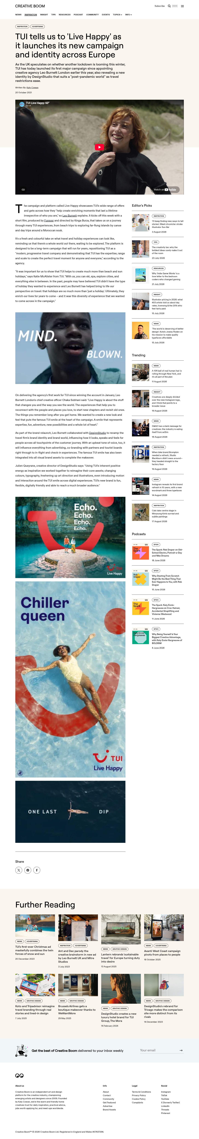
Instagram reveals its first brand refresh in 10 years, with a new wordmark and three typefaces (167, 487)
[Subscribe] (181, 1050)
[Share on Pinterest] (27, 870)
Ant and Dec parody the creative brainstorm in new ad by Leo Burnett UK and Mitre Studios (77, 956)
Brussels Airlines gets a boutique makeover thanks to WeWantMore (77, 1009)
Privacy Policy (139, 1095)
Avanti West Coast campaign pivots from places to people (162, 952)
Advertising (37, 27)
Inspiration (22, 27)
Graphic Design (120, 949)
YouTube (165, 1099)
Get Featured (109, 1102)
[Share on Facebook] (36, 870)
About (106, 1092)
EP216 (156, 545)
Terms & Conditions (141, 1092)
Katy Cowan (32, 87)
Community (108, 1099)
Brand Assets (109, 1109)
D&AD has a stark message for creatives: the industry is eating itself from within (167, 429)
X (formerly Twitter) (170, 1102)
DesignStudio (42, 76)
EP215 (156, 571)
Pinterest (165, 1113)
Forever (49, 220)
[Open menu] (182, 6)
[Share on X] (18, 870)
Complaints (137, 1102)
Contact (107, 1095)
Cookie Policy (139, 1099)
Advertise (107, 1106)
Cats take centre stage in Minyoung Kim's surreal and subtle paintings (165, 513)
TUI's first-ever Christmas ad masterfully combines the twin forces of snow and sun (34, 950)
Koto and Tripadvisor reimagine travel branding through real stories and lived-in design (35, 1009)
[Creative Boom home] (30, 6)
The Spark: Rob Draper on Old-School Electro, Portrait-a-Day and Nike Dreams (167, 552)
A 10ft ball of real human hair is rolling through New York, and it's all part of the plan (167, 373)
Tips (155, 242)
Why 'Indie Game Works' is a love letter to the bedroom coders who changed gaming (166, 276)
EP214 (156, 600)
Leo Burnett (70, 215)
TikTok (164, 1095)
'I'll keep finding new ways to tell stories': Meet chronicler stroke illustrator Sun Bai (167, 224)
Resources (159, 268)
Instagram (166, 1092)
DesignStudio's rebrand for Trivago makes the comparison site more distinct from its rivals (163, 1011)
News (156, 324)
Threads (165, 1109)
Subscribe (160, 6)
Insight (157, 295)
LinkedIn (165, 1106)
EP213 (156, 629)
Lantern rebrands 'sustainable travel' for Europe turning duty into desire (120, 958)
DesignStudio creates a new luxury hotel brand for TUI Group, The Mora (118, 1017)
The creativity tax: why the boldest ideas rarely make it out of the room (167, 250)
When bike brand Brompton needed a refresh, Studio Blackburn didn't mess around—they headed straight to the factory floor (167, 458)
